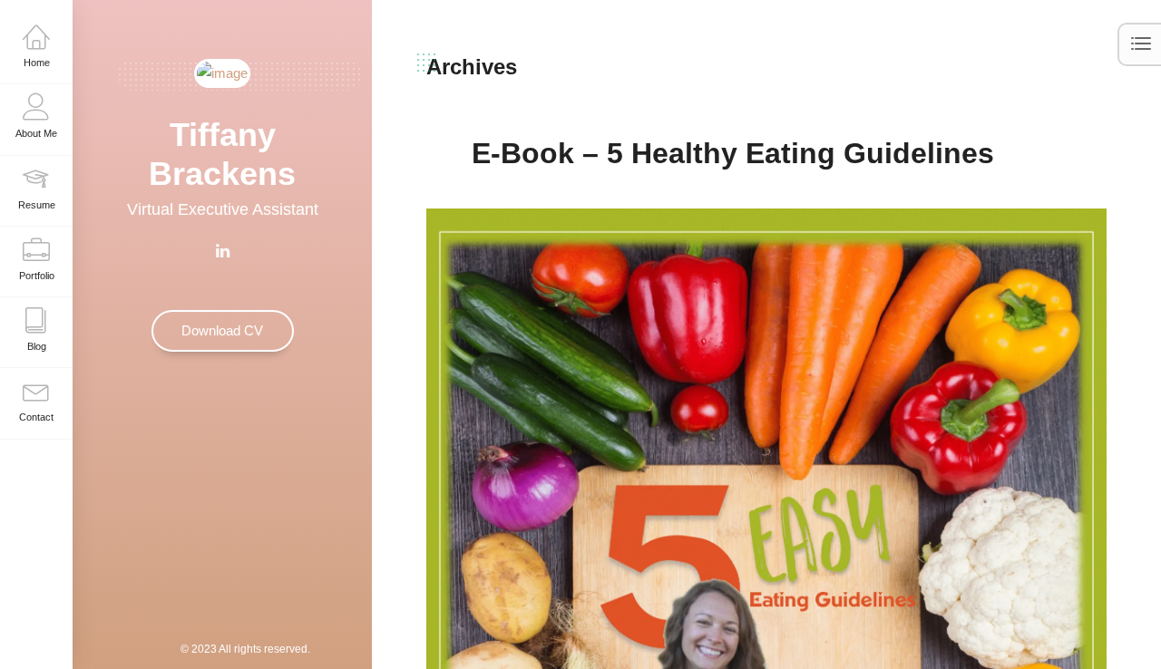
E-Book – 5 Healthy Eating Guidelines (733, 153)
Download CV (222, 330)
